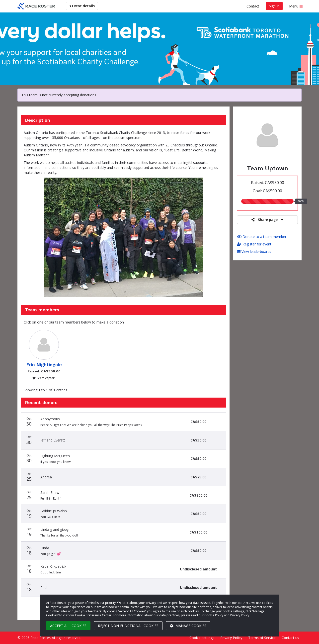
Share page (268, 219)
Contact (252, 6)
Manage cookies (190, 625)
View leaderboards (255, 251)
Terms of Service (262, 637)
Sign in (274, 5)
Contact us (290, 637)
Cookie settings (201, 637)
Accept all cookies (68, 625)
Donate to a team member (263, 236)
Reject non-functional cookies (128, 625)
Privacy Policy (231, 637)
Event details (83, 5)
